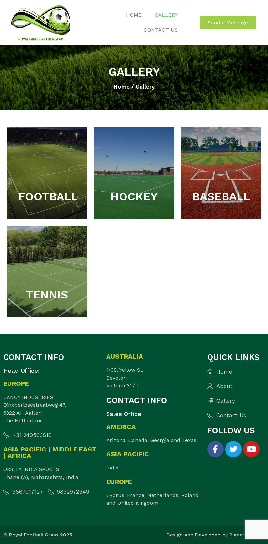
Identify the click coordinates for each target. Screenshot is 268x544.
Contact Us (161, 30)
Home (134, 15)
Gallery (166, 15)
